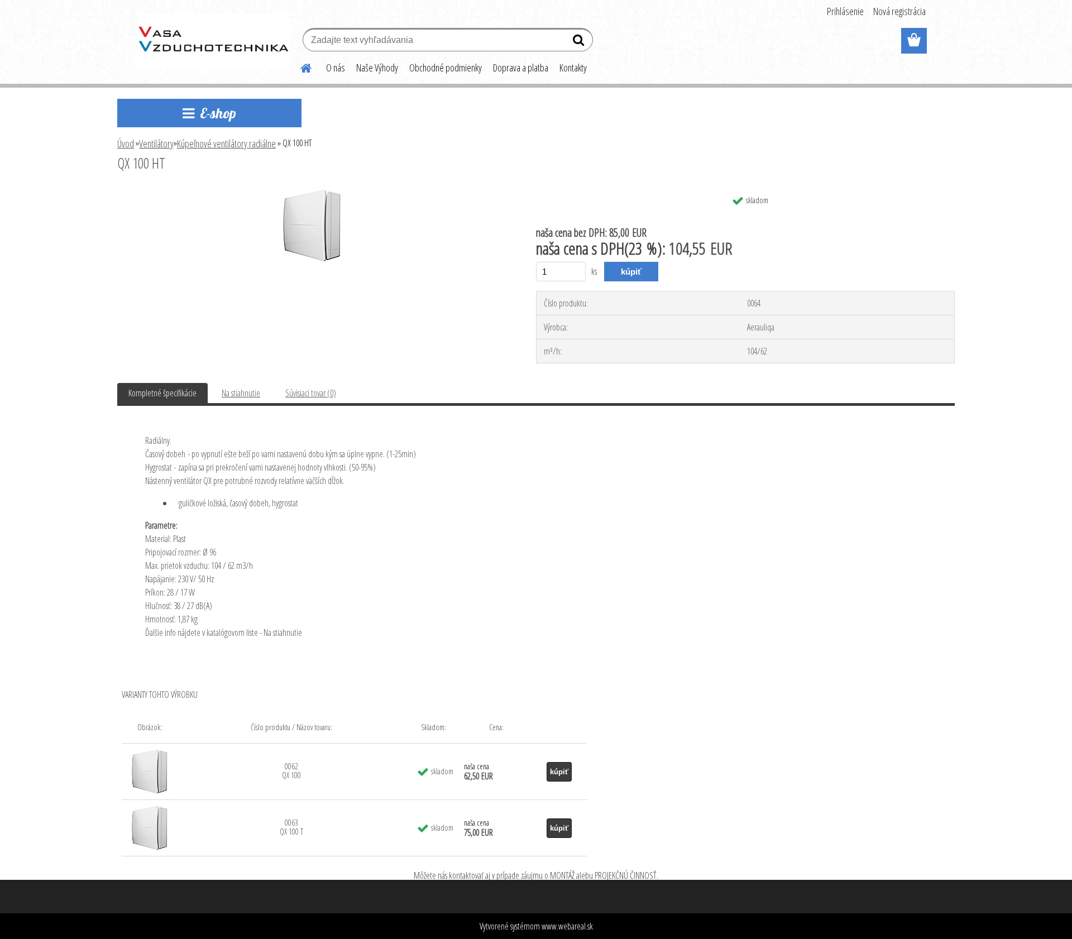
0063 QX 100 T (291, 827)
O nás (335, 67)
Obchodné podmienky (445, 67)
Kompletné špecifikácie (162, 393)
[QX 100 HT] (312, 194)
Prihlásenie (845, 11)
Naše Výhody (377, 67)
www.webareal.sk (567, 926)
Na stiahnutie (241, 393)
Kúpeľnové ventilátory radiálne (226, 143)
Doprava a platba (520, 67)
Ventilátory (156, 143)
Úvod (125, 143)
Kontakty (573, 67)
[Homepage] (299, 66)
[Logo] (213, 41)
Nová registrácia (899, 11)
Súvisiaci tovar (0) (310, 393)
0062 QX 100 (291, 770)
